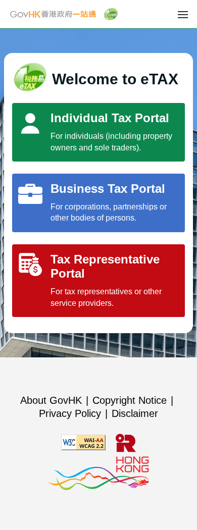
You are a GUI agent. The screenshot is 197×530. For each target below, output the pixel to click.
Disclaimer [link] (135, 413)
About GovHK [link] (51, 400)
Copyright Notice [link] (129, 400)
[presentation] (183, 14)
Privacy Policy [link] (70, 413)
